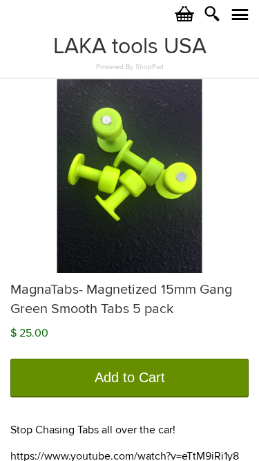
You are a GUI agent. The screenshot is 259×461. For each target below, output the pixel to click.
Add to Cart (130, 377)
